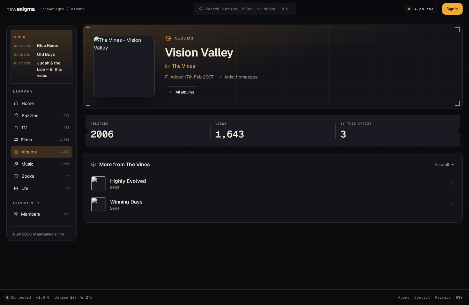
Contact (422, 297)
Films (45, 140)
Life (45, 188)
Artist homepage (241, 77)
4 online (424, 9)
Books (45, 176)
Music (45, 164)
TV (45, 127)
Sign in (452, 8)
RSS (459, 297)
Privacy (443, 297)
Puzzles (45, 115)
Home (28, 103)
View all (442, 164)
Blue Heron (47, 45)
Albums (45, 152)
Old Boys (46, 54)
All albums (184, 92)
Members (45, 214)
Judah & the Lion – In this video (49, 69)
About (403, 297)
